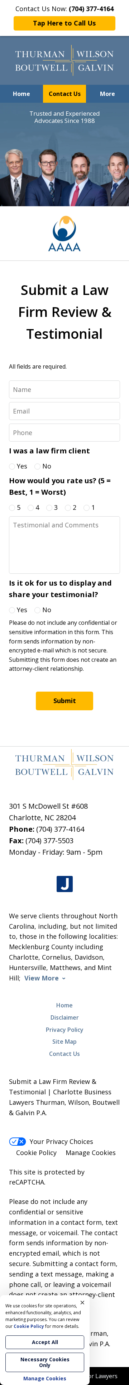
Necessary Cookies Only (45, 1362)
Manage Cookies (91, 1152)
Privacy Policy (64, 1030)
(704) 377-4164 (60, 829)
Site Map (64, 1041)
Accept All (45, 1342)
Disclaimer (65, 1017)
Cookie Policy (36, 1152)
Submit (64, 700)
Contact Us (65, 94)
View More (41, 978)
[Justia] (65, 884)
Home (21, 94)
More (107, 94)
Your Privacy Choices (61, 1141)
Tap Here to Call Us (64, 23)
